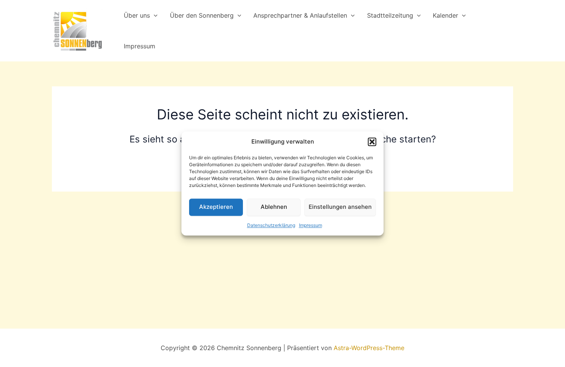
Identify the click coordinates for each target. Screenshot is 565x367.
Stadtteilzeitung (390, 15)
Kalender (445, 15)
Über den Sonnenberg (202, 15)
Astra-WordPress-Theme (369, 348)
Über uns (137, 15)
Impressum (310, 225)
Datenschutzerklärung (271, 225)
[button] (372, 142)
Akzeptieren (216, 207)
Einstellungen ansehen (340, 207)
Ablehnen (274, 207)
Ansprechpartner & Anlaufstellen (300, 15)
